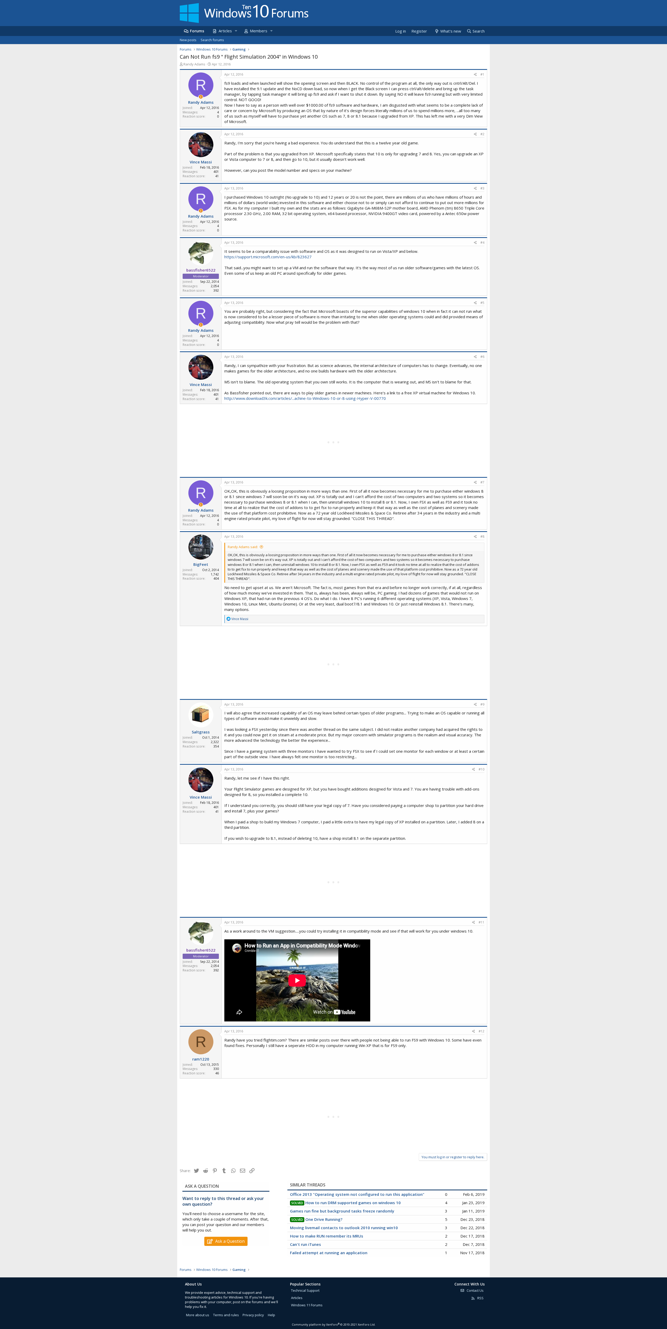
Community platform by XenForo (333, 1324)
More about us (197, 1315)
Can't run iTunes (305, 1244)
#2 (482, 134)
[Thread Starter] (200, 97)
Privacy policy (253, 1315)
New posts (188, 40)
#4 (482, 242)
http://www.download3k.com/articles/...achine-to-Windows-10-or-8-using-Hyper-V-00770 (305, 398)
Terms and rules (226, 1315)
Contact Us (475, 1290)
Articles (225, 30)
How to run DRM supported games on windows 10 (353, 1202)
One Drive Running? (323, 1219)
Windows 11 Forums (307, 1305)
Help (271, 1315)
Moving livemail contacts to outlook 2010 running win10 (344, 1227)
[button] (235, 31)
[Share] (475, 75)
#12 (481, 1031)
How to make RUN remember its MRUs (326, 1236)
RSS (480, 1298)
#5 (482, 303)
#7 (482, 482)
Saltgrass (201, 731)
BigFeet (200, 564)
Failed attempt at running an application (328, 1252)
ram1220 (200, 1059)
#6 (482, 356)
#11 (481, 922)
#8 (482, 536)
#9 (482, 704)
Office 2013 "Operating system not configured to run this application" (357, 1194)
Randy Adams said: (243, 546)
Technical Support (305, 1290)
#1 (482, 74)
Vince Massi (201, 161)
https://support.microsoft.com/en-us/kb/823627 (268, 256)
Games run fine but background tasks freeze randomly (342, 1211)
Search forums (212, 40)
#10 (481, 769)
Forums (197, 30)
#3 (482, 188)
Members (258, 30)
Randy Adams (194, 64)
